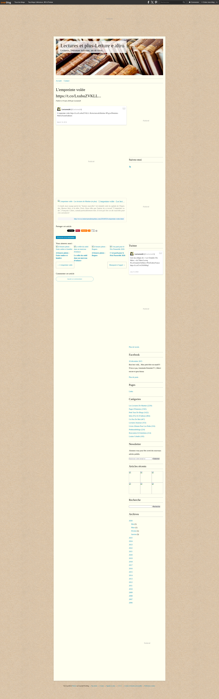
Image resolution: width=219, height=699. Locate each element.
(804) (139, 416)
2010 (131, 589)
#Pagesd (109, 113)
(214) (140, 433)
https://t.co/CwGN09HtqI (139, 265)
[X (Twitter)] (152, 2)
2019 (131, 558)
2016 (131, 568)
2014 (131, 575)
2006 (131, 603)
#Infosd (60, 115)
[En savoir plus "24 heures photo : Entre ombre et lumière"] (134, 477)
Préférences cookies (149, 686)
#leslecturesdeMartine (97, 113)
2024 (131, 541)
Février (133, 531)
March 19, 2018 (62, 122)
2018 (131, 562)
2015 (131, 572)
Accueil (58, 81)
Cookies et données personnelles (133, 686)
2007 (131, 599)
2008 (131, 596)
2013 (131, 579)
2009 (131, 592)
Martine (74, 686)
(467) (137, 419)
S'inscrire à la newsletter (66, 237)
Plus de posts (133, 377)
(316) (142, 426)
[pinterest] (156, 2)
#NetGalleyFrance (153, 263)
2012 (131, 582)
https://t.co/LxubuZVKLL (79, 113)
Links (131, 391)
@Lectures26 (76, 109)
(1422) (139, 412)
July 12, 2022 (134, 272)
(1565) (137, 409)
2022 (131, 548)
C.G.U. (120, 686)
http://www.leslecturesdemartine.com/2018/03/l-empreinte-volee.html (99, 219)
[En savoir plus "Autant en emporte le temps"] (146, 488)
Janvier (133, 534)
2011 (130, 586)
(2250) (140, 406)
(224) (137, 430)
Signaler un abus (111, 686)
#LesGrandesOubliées (138, 263)
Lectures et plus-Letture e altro (92, 45)
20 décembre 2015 (135, 361)
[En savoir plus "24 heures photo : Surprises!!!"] (157, 488)
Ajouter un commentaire (74, 279)
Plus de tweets (134, 347)
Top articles (94, 686)
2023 (131, 545)
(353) (137, 423)
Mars (133, 527)
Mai (132, 524)
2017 (131, 565)
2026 (131, 521)
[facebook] (148, 2)
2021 (131, 551)
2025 (131, 538)
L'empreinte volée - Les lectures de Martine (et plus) (112, 201)
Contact (66, 81)
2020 (131, 555)
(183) (136, 436)
